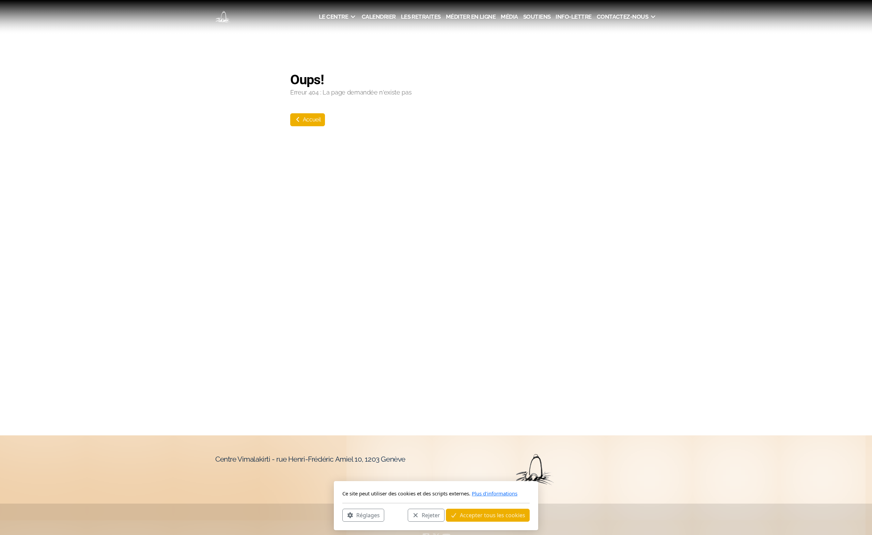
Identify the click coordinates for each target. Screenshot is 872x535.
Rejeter (431, 515)
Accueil (311, 119)
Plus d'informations (494, 493)
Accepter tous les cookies (492, 515)
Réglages (368, 515)
